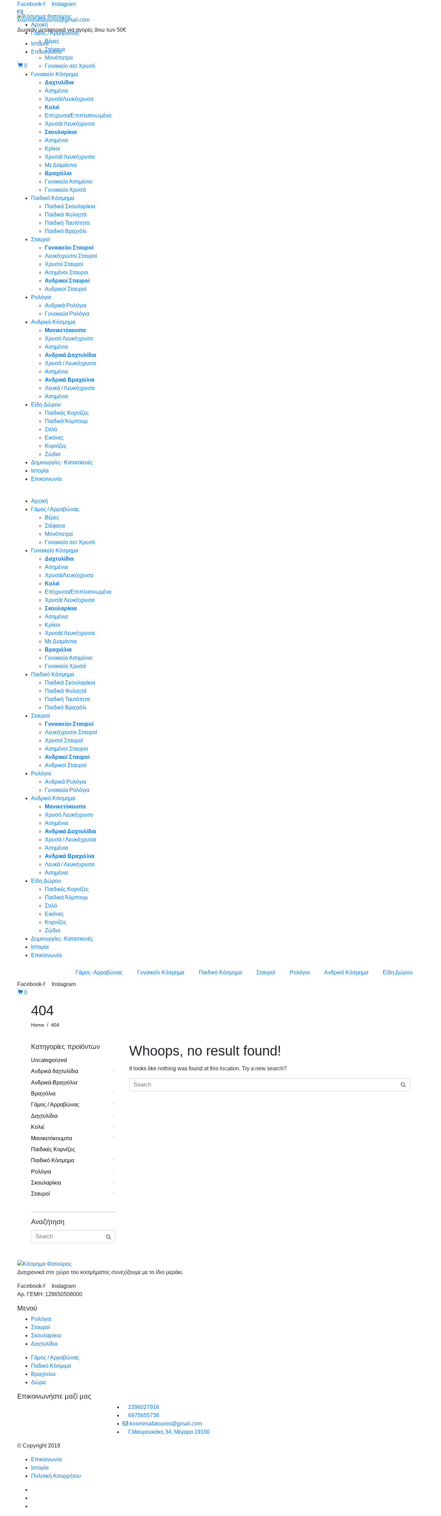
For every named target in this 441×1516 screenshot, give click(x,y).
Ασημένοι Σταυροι (66, 272)
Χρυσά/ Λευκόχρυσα (69, 124)
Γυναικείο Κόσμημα (54, 74)
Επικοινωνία (46, 479)
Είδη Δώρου (46, 404)
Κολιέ (37, 1127)
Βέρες (52, 41)
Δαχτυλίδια (44, 1116)
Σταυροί (40, 239)
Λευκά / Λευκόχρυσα (69, 388)
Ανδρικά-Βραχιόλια (54, 1082)
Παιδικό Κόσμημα (52, 198)
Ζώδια (52, 454)
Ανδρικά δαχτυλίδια (54, 1071)
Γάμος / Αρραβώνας (55, 33)
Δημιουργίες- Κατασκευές (62, 462)
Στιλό (51, 429)
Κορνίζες (55, 446)
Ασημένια (56, 91)
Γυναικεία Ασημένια (68, 181)
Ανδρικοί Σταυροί (65, 289)
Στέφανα (55, 49)
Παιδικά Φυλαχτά (65, 215)
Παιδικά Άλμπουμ (66, 421)
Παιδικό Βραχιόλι (65, 231)
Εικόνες (54, 438)
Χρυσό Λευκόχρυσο (69, 338)
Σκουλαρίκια (46, 1183)
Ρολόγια (41, 297)
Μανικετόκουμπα (51, 1138)
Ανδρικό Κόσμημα (53, 322)
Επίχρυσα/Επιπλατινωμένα (78, 115)
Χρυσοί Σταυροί (64, 264)
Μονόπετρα (59, 58)
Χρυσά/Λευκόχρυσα (69, 99)
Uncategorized (49, 1060)
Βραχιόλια (43, 1093)
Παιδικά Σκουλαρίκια (70, 206)
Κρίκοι (52, 148)
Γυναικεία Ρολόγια (67, 314)
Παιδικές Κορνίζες (67, 413)
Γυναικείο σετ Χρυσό (70, 66)
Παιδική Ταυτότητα (67, 223)
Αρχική (39, 25)
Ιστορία (40, 471)
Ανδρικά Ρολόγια (65, 305)
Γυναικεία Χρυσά (65, 190)
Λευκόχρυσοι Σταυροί (71, 256)
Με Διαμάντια (60, 165)
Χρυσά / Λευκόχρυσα (70, 363)
